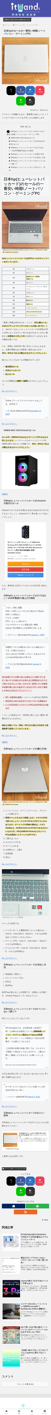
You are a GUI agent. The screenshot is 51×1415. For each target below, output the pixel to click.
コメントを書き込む (25, 1384)
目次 (22, 127)
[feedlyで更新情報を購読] (37, 1206)
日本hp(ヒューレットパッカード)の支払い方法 (28, 157)
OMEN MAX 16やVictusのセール (23, 138)
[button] (30, 101)
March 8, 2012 (34, 1097)
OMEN (5, 494)
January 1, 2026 (37, 635)
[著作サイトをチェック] (13, 1206)
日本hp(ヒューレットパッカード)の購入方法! (27, 154)
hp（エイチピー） (9, 391)
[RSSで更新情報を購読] (25, 1212)
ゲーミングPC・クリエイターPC (15, 1169)
